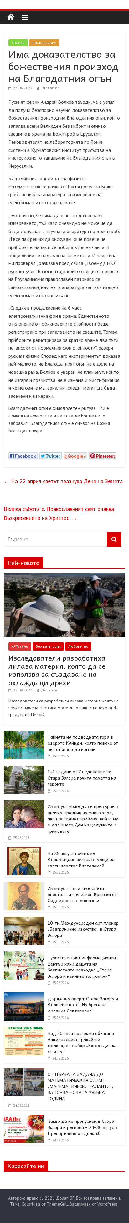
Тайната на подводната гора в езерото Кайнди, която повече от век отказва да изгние (83, 742)
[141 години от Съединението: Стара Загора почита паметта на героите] (24, 769)
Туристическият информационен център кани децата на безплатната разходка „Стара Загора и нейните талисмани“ (82, 966)
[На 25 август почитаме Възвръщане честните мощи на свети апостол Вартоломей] (24, 850)
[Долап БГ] (11, 17)
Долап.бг (50, 88)
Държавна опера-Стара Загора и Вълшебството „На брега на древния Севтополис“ (83, 1004)
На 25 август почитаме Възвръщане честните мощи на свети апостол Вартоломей (81, 859)
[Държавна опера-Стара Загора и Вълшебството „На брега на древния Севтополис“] (24, 996)
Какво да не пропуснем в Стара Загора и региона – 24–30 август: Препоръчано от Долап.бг (82, 1126)
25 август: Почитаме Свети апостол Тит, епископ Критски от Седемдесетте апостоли (82, 894)
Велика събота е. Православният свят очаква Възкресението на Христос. (59, 513)
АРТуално (20, 646)
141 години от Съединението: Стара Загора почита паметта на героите (82, 777)
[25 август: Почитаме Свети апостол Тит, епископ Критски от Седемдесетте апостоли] (24, 885)
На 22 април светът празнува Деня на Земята (63, 481)
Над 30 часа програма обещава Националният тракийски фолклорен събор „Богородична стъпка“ (82, 1042)
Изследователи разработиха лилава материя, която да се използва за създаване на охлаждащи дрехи (57, 670)
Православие (44, 42)
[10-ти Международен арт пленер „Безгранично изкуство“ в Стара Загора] (24, 920)
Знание (18, 42)
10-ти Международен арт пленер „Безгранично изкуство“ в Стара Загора (83, 928)
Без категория (48, 646)
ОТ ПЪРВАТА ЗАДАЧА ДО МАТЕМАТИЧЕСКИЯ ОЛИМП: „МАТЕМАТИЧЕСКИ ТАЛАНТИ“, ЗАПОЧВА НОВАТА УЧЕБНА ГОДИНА (80, 1086)
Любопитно (78, 646)
